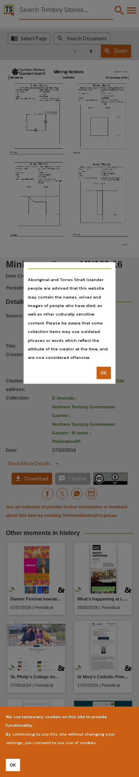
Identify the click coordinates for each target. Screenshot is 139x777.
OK (103, 372)
